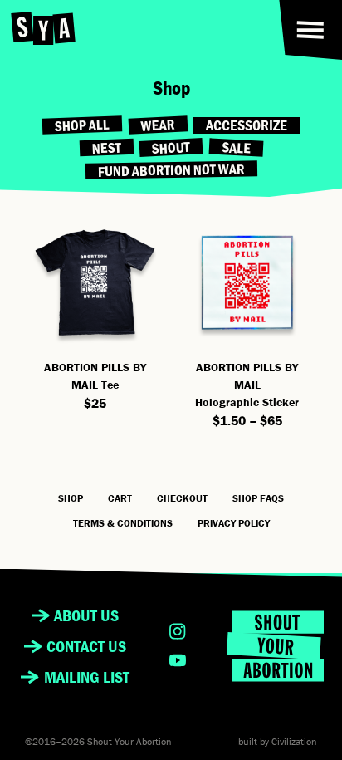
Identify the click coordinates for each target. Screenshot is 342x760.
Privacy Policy (234, 523)
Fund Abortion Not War (170, 169)
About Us (86, 615)
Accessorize (246, 125)
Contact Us (86, 646)
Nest (106, 148)
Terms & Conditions (123, 523)
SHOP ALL (82, 125)
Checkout (182, 498)
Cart (120, 498)
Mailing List (86, 677)
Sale (236, 148)
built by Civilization (277, 742)
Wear (157, 125)
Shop (70, 498)
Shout (170, 147)
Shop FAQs (258, 498)
